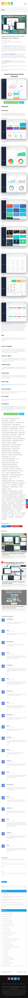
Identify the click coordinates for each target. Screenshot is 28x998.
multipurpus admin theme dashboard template (9, 496)
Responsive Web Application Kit (7, 508)
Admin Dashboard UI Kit (16, 424)
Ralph (9, 40)
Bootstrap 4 (19, 436)
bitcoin (14, 436)
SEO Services (5, 936)
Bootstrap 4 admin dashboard (6, 438)
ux (9, 515)
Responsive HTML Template (7, 934)
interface (9, 488)
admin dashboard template (20, 422)
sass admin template (19, 508)
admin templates (4, 428)
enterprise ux (4, 484)
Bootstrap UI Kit (4, 454)
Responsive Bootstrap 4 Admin (10, 45)
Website (2, 871)
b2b (22, 430)
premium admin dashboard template (19, 498)
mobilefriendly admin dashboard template (16, 492)
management (20, 490)
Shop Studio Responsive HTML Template (9, 940)
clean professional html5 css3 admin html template (10, 462)
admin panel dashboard (6, 426)
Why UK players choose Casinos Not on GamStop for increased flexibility (13, 900)
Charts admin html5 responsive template (8, 458)
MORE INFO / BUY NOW (11, 102)
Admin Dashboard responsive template (8, 422)
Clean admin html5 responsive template (8, 460)
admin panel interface (14, 426)
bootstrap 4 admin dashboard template (19, 438)
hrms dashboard (20, 484)
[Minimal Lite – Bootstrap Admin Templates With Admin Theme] (14, 542)
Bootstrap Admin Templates (6, 448)
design (10, 478)
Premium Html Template (7, 930)
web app (22, 515)
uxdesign (12, 515)
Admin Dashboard (12, 420)
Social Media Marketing (7, 948)
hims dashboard (13, 484)
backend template (21, 432)
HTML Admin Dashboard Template (8, 924)
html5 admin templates (14, 486)
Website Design (5, 954)
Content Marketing (6, 918)
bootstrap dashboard (15, 450)
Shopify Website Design (7, 942)
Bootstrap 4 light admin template (18, 440)
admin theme (21, 428)
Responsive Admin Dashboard (6, 504)
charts (14, 456)
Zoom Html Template (6, 965)
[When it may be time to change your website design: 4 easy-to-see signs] (14, 597)
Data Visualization (5, 478)
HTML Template (5, 926)
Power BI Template (9, 498)
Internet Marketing (6, 928)
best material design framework (7, 436)
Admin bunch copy (5, 420)
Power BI (3, 498)
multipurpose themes (22, 494)
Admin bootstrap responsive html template (12, 418)
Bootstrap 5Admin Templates (6, 444)
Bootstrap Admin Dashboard (17, 444)
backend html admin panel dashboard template (9, 432)
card (10, 456)
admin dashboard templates (6, 424)
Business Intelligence (5, 456)
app (20, 430)
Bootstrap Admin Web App (6, 450)
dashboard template (5, 476)
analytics (11, 430)
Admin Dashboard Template (7, 912)
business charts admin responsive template (15, 454)
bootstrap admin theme (16, 448)
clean (17, 458)
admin (3, 418)
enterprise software (22, 482)
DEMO (21, 102)
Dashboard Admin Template (7, 920)
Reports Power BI (19, 502)
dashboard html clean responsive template (16, 474)
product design (4, 502)
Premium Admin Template (6, 500)
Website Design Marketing (7, 41)
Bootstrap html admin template (7, 452)
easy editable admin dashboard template (8, 480)
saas (14, 508)
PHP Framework (21, 496)
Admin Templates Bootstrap (13, 428)
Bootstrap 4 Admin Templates (6, 440)
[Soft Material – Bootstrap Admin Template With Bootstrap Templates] (14, 571)
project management (11, 502)
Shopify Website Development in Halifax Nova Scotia (11, 946)
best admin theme (21, 434)
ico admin (20, 486)
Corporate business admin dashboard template (9, 464)
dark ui (3, 472)
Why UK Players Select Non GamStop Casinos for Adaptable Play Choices (13, 905)
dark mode (21, 470)
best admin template (5, 434)
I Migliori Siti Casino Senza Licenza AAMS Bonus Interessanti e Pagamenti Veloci (13, 894)
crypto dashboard (18, 468)
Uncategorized (5, 952)
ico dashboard (4, 488)
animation (16, 430)
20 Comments (5, 43)
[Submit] (25, 886)
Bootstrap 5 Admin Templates (11, 442)
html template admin (5, 486)
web (19, 515)
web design (4, 519)
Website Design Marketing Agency (16, 41)
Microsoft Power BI (5, 492)
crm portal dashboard (5, 468)
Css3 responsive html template (13, 470)
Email (2, 866)
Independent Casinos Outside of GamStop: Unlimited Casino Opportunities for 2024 (13, 897)
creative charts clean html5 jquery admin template (10, 466)
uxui (16, 515)
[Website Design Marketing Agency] (7, 3)
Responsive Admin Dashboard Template (19, 504)
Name (2, 862)
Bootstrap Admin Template (15, 446)
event (9, 484)
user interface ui (4, 515)
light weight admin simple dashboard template (9, 490)
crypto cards (12, 468)
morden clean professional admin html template (9, 494)
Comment (3, 875)
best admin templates (13, 434)
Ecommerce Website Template (6, 482)
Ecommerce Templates (19, 480)
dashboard (7, 472)
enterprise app (15, 482)
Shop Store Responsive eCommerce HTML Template (11, 938)
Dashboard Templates (13, 476)
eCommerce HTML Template (7, 922)
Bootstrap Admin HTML (5, 446)
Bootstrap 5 (4, 442)
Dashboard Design (5, 474)
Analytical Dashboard (5, 430)
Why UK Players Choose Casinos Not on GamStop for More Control (13, 902)
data (19, 476)
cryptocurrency (4, 470)
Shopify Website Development (8, 944)
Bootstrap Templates (17, 452)
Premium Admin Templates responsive (18, 500)
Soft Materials (5, 950)
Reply (8, 625)
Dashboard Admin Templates (15, 472)
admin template (22, 426)
